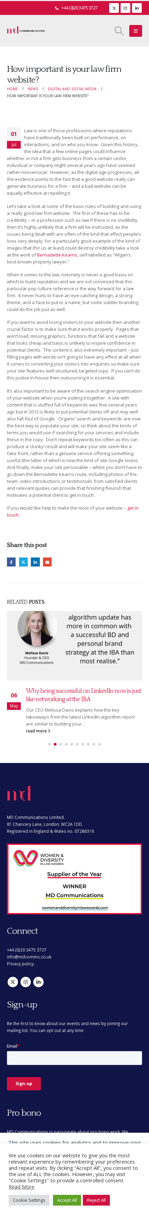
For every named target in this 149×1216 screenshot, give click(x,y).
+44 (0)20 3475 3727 (79, 8)
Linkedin (38, 982)
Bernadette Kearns (57, 255)
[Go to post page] (74, 645)
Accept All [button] (67, 1200)
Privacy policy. (21, 963)
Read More (21, 1186)
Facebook (11, 561)
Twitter (23, 561)
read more (37, 730)
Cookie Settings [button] (29, 1200)
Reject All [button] (96, 1200)
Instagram (25, 982)
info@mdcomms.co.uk (29, 956)
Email (47, 561)
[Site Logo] (26, 31)
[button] (119, 30)
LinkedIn (35, 561)
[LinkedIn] (137, 8)
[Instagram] (125, 8)
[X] (114, 8)
